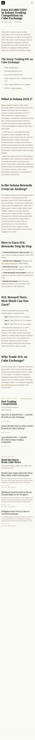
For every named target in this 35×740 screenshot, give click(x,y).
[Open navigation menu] (32, 2)
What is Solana (6, 105)
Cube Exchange (16, 88)
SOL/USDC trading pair (9, 263)
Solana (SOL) (13, 67)
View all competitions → (27, 398)
